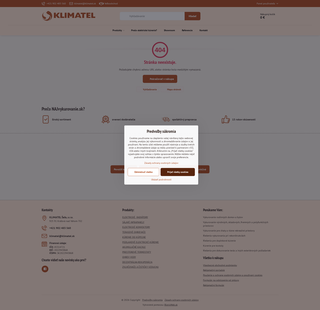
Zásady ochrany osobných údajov (161, 162)
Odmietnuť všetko (143, 172)
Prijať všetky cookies (177, 172)
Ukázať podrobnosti (161, 179)
